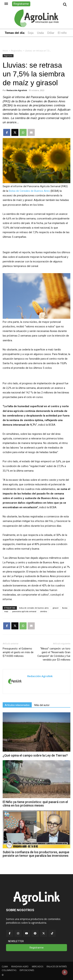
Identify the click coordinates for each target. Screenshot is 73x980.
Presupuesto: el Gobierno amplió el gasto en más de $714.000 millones (18, 652)
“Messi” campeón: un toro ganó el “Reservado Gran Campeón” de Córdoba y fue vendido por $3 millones (53, 654)
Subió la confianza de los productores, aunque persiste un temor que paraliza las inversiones (36, 853)
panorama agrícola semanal (24, 611)
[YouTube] (26, 933)
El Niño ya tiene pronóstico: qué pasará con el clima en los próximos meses (35, 803)
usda (40, 33)
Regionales (16, 50)
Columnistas (9, 970)
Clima (5, 966)
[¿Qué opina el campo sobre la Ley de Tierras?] (36, 750)
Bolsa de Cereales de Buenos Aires (29, 190)
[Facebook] (9, 933)
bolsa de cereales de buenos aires (34, 608)
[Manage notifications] (65, 972)
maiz (6, 611)
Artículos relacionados (17, 705)
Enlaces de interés (57, 966)
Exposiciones (27, 970)
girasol (55, 608)
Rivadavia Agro (20, 966)
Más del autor (42, 705)
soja (30, 33)
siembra (43, 611)
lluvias (65, 608)
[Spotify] (35, 933)
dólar (50, 33)
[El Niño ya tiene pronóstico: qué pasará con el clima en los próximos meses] (36, 797)
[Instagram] (18, 933)
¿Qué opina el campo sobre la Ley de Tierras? (35, 755)
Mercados (37, 966)
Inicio (5, 50)
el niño (62, 33)
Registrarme (21, 3)
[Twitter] (43, 933)
